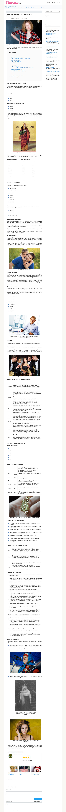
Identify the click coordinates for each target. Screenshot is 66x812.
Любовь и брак (16, 66)
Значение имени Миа (50, 67)
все (6, 7)
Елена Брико (13, 751)
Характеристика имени (15, 60)
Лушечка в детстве (17, 61)
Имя (7, 790)
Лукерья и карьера (17, 63)
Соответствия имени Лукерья (16, 69)
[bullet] (14, 787)
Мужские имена (49, 20)
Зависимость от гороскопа (18, 75)
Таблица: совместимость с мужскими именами (25, 67)
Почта (7, 793)
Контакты (58, 2)
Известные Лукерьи (15, 76)
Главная (48, 2)
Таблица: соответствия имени (19, 70)
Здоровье (15, 65)
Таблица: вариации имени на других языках (21, 58)
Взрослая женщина (17, 62)
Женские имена (12, 11)
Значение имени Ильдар (50, 77)
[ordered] (12, 787)
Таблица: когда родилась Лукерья (17, 73)
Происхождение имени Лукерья (17, 57)
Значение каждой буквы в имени (19, 71)
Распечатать (20, 751)
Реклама (53, 2)
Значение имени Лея (50, 63)
